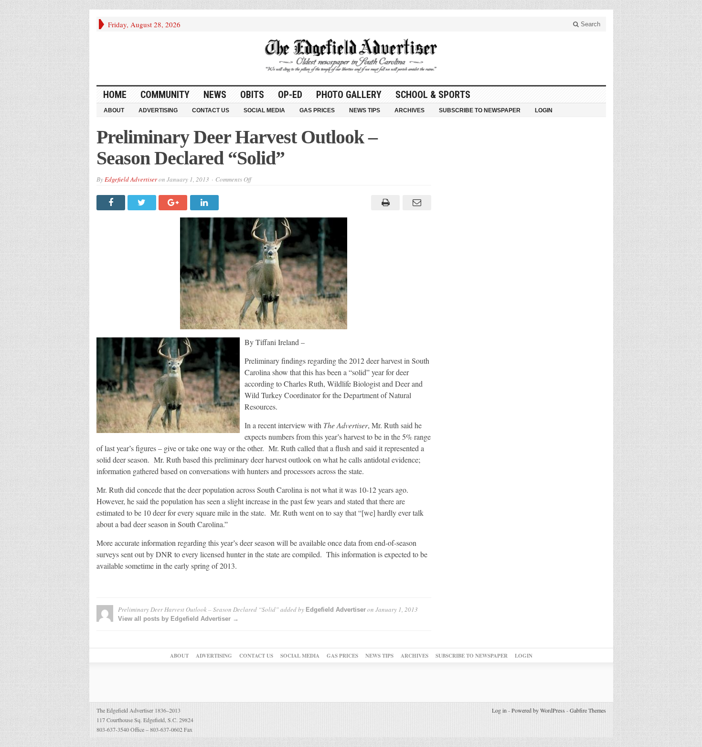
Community (165, 94)
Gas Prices (317, 110)
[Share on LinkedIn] (205, 202)
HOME (115, 94)
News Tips (364, 110)
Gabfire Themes (588, 710)
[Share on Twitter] (143, 202)
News (214, 94)
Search (589, 24)
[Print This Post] (384, 202)
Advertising (158, 110)
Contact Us (210, 110)
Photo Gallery (349, 94)
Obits (252, 94)
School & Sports (432, 94)
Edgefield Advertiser (131, 179)
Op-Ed (290, 94)
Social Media (264, 110)
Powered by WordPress (538, 710)
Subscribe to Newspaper (480, 110)
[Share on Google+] (174, 202)
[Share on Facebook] (112, 202)
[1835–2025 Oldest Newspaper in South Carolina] (351, 56)
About (114, 110)
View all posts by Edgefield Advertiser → (178, 618)
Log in (499, 710)
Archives (409, 110)
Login (544, 110)
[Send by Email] (415, 202)
